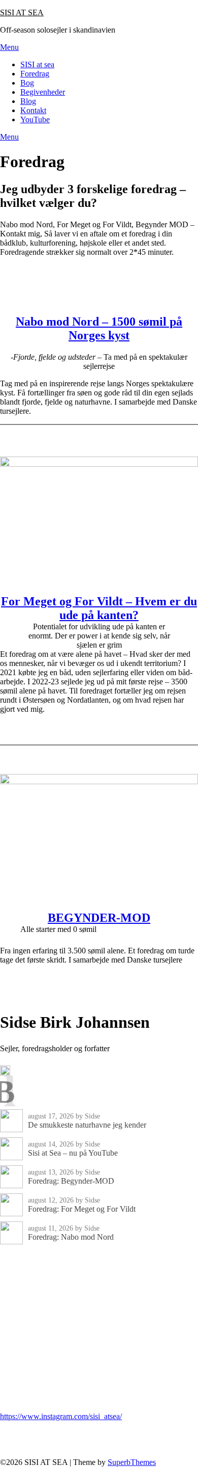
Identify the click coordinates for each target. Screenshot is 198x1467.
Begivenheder (42, 92)
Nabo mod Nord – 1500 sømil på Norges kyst (99, 328)
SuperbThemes (132, 1462)
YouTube (35, 119)
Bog (27, 82)
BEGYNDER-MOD (99, 917)
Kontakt (33, 110)
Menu (9, 47)
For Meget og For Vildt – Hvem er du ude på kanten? (99, 608)
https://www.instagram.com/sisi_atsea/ (61, 1416)
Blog (28, 101)
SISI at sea (37, 64)
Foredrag (34, 73)
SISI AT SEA (22, 12)
